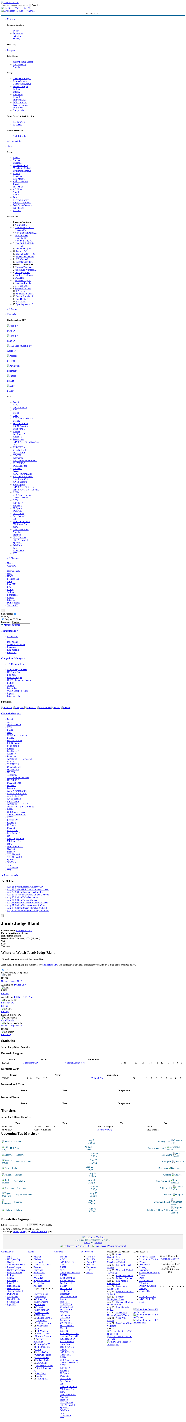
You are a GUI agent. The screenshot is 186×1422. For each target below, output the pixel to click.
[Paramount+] (44, 707)
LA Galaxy (21, 291)
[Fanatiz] (55, 707)
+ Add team (12, 636)
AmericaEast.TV (21, 479)
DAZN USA (19, 452)
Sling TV (90, 1256)
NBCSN (17, 455)
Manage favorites (11, 625)
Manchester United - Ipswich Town (118, 1313)
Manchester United (22, 168)
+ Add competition (15, 664)
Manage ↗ (13, 631)
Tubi (15, 548)
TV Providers (87, 1251)
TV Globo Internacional (18, 777)
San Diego (41, 1373)
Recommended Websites (146, 1281)
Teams (10, 146)
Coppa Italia (18, 110)
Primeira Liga (19, 99)
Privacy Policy (19, 1231)
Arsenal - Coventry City (115, 1255)
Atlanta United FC (24, 262)
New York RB (42, 1312)
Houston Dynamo (23, 267)
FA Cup (5, 993)
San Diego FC (22, 299)
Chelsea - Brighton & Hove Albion (120, 1303)
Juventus (17, 184)
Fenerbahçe (18, 208)
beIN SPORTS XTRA (23, 487)
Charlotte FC (21, 238)
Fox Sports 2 (19, 434)
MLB (142, 1301)
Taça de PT (12, 605)
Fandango (17, 505)
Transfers (5, 946)
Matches (11, 19)
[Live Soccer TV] (10, 2)
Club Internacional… (24, 227)
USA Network (19, 450)
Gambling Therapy (170, 1258)
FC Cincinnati (21, 235)
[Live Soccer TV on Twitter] (120, 1339)
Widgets (143, 1262)
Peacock (17, 471)
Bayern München (21, 200)
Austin (39, 1376)
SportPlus (17, 542)
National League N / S (11, 981)
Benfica (16, 194)
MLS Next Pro (20, 524)
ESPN (16, 413)
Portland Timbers (23, 288)
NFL (148, 1299)
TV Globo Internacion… (66, 1318)
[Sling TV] (18, 707)
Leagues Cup (19, 122)
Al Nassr (17, 210)
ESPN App (27, 997)
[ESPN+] (65, 707)
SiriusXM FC (7, 1002)
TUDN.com (18, 550)
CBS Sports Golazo (22, 495)
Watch (4, 941)
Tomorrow (18, 33)
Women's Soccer (147, 1256)
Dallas (38, 1349)
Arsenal (16, 157)
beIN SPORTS (20, 407)
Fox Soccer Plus (20, 423)
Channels (11, 314)
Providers (143, 1275)
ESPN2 (16, 421)
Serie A (16, 92)
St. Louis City (41, 1352)
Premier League (20, 86)
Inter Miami (40, 1296)
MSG (15, 527)
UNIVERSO (19, 463)
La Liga (16, 89)
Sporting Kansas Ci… (26, 304)
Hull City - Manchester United (116, 1261)
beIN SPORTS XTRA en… (67, 1353)
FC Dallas (19, 278)
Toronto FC (21, 251)
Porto (15, 197)
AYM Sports (19, 484)
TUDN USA (19, 447)
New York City (42, 1310)
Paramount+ (18, 439)
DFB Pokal (18, 107)
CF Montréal (22, 259)
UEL (9, 573)
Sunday (16, 38)
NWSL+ (17, 532)
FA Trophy (6, 1034)
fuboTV (16, 444)
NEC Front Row (21, 529)
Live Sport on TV (147, 1296)
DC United (20, 246)
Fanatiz (16, 402)
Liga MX (17, 124)
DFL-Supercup (20, 102)
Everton (16, 173)
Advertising (144, 1264)
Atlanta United (43, 1333)
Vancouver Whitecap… (26, 270)
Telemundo (18, 458)
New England (41, 1302)
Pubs (141, 1278)
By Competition (20, 972)
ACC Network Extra (22, 474)
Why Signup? (45, 1224)
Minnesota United (44, 1365)
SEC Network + (20, 540)
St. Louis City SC (23, 280)
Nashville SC (21, 225)
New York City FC (23, 240)
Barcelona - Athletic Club (117, 1287)
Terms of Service (39, 1231)
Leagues (11, 50)
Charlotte (39, 1307)
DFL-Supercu (13, 602)
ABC (15, 405)
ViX (15, 553)
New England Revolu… (26, 232)
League (8, 619)
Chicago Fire (21, 230)
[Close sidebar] (2, 915)
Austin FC (21, 301)
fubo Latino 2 (19, 516)
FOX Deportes (20, 466)
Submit (34, 1225)
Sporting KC (42, 1378)
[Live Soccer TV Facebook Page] (120, 1334)
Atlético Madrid (20, 181)
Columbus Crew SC (25, 254)
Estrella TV (18, 503)
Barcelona (17, 176)
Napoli (16, 192)
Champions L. (13, 571)
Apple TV (17, 436)
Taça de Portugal (21, 105)
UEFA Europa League (17, 690)
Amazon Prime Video (23, 476)
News (9, 563)
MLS (9, 581)
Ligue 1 (16, 97)
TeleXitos (17, 545)
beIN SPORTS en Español (19, 759)
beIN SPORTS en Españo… (26, 442)
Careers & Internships (149, 1272)
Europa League (20, 81)
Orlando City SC (24, 248)
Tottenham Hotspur (22, 171)
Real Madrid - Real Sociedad (118, 1282)
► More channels (9, 875)
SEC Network (19, 537)
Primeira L (12, 600)
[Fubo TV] (6, 707)
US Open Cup (19, 64)
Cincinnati (40, 1304)
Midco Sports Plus (21, 521)
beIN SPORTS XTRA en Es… (21, 806)
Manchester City (20, 165)
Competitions (7, 658)
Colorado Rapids (23, 283)
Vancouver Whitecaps (39, 1340)
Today (16, 30)
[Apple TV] (30, 707)
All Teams (12, 309)
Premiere (17, 534)
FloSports (17, 508)
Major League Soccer (23, 61)
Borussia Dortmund (22, 202)
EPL (9, 587)
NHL (154, 1299)
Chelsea (16, 160)
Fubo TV (90, 1259)
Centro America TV (22, 497)
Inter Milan (18, 186)
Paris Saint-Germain (22, 205)
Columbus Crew (44, 1323)
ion (14, 519)
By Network (7, 972)
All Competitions (15, 141)
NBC (15, 415)
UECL (10, 576)
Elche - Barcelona (124, 1275)
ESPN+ (16, 431)
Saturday (17, 36)
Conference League (22, 84)
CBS (15, 410)
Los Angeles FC (22, 272)
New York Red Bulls (24, 243)
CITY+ (16, 500)
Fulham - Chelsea (124, 1278)
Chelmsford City (24, 930)
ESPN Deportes (20, 426)
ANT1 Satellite (20, 481)
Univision (17, 468)
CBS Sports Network (23, 418)
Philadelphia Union (25, 256)
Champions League (22, 78)
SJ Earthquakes (42, 1347)
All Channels (13, 558)
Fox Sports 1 (19, 428)
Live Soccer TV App (149, 1259)
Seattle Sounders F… (26, 296)
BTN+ (16, 492)
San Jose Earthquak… (25, 275)
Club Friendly (19, 136)
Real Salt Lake (22, 285)
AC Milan (17, 189)
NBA (141, 1299)
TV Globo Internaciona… (25, 460)
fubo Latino (18, 513)
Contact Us (144, 1291)
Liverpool (17, 163)
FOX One (17, 511)
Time (18, 619)
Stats (3, 943)
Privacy (142, 1267)
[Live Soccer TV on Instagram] (120, 1344)
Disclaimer (144, 1270)
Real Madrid (19, 178)
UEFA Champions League (19, 680)
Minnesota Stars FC (25, 293)
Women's (11, 566)
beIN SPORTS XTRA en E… (27, 489)
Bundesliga (18, 94)
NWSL (16, 67)
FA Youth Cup (97, 1078)
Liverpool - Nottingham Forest (116, 1298)
